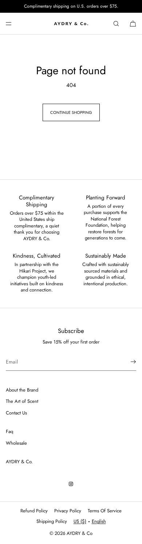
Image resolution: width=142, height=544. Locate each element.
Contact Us (16, 412)
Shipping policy (51, 521)
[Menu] (14, 23)
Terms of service (105, 510)
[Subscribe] (127, 361)
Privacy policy (67, 510)
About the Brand (22, 389)
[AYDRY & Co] (71, 24)
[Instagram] (71, 484)
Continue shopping (71, 112)
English (99, 521)
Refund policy (34, 510)
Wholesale (16, 443)
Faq (9, 431)
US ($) (80, 521)
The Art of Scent (22, 401)
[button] (116, 23)
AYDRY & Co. (19, 461)
